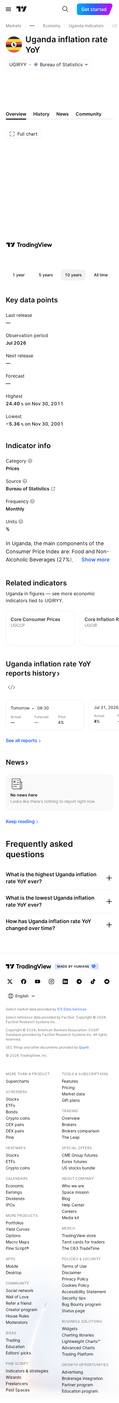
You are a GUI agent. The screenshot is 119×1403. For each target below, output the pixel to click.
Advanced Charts (78, 1347)
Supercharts (17, 1081)
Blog (66, 1198)
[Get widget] (11, 687)
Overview (71, 1118)
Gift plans (71, 1100)
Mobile (12, 1266)
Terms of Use (74, 1266)
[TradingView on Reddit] (107, 981)
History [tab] (41, 114)
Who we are (73, 1185)
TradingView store (79, 1235)
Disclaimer (71, 1272)
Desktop (14, 1272)
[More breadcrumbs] (32, 25)
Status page (73, 1310)
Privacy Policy (75, 1278)
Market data (73, 1093)
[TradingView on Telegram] (79, 981)
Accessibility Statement (84, 1291)
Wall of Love (17, 1296)
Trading (13, 1340)
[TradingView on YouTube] (38, 981)
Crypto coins (18, 1118)
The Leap (71, 1137)
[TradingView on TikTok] (93, 981)
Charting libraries (78, 1334)
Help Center (73, 1204)
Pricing (68, 1087)
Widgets (69, 1328)
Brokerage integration (82, 1378)
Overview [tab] (16, 114)
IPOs (10, 1204)
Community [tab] (88, 114)
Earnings (14, 1192)
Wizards (13, 1377)
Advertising (72, 1371)
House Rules (17, 1315)
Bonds (12, 1111)
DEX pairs (15, 1130)
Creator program (21, 1309)
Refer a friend (18, 1303)
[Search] (65, 9)
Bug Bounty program (81, 1304)
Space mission (75, 1192)
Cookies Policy (75, 1285)
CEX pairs (15, 1124)
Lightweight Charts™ (81, 1341)
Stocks (12, 1099)
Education (15, 1346)
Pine (10, 1137)
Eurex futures (74, 1161)
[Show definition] (30, 460)
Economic (15, 1185)
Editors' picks (18, 1352)
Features (70, 1081)
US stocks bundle (78, 1167)
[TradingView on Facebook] (24, 981)
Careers (69, 1211)
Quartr (84, 1047)
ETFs (10, 1105)
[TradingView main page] (21, 9)
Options (13, 1235)
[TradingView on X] (10, 981)
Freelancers (17, 1383)
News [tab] (62, 114)
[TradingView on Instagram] (51, 981)
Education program (80, 1391)
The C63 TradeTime (80, 1248)
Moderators (16, 1322)
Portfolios (14, 1222)
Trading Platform (77, 1354)
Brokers (69, 1124)
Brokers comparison (80, 1130)
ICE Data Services (71, 1009)
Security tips (73, 1297)
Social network (20, 1290)
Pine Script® (17, 1248)
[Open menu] (8, 9)
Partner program (77, 1384)
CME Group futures (80, 1155)
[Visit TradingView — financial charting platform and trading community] (29, 245)
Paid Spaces (17, 1389)
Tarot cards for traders (83, 1241)
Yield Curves (17, 1229)
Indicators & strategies (27, 1370)
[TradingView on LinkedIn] (65, 981)
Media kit (70, 1217)
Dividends (15, 1198)
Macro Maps (17, 1241)
